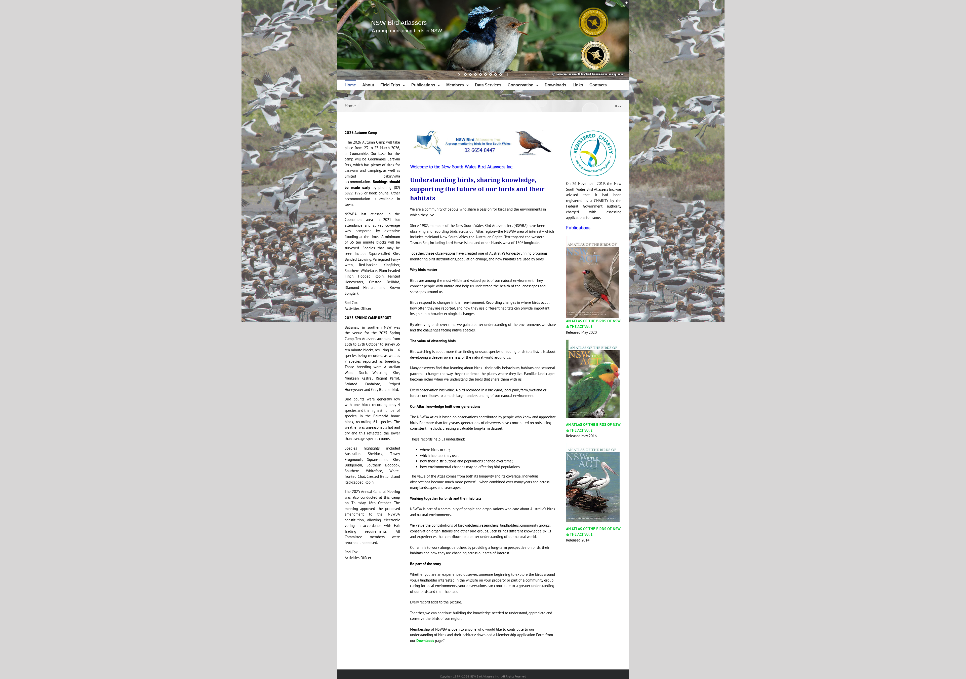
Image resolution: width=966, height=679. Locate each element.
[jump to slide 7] (495, 74)
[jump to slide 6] (490, 74)
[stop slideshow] (506, 74)
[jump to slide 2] (470, 74)
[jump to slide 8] (500, 74)
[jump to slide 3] (475, 74)
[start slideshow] (460, 74)
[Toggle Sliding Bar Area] (624, 4)
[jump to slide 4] (480, 74)
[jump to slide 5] (485, 74)
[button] (346, 95)
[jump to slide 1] (465, 74)
